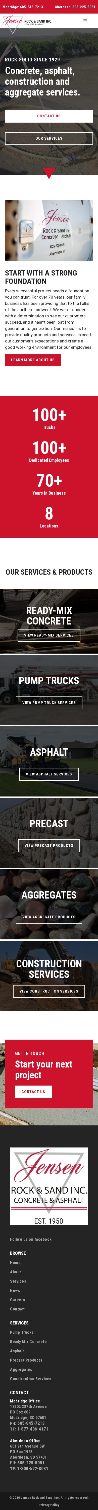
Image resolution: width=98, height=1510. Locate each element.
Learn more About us (33, 360)
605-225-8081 (83, 7)
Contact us (49, 116)
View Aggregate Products (49, 917)
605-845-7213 (31, 7)
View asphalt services (49, 774)
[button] (85, 21)
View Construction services (49, 991)
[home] (28, 25)
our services (49, 138)
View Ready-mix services (49, 635)
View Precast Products (49, 845)
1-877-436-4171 (32, 1429)
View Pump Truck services (49, 702)
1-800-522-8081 (32, 1468)
